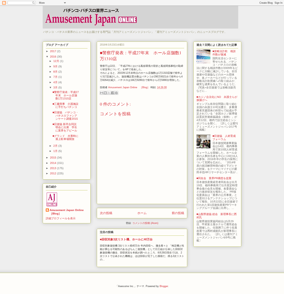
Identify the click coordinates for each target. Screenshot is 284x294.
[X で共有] (109, 93)
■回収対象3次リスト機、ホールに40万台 (126, 239)
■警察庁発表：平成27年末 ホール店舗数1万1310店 (66, 95)
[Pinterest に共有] (116, 93)
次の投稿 (106, 213)
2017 (53, 51)
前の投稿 (178, 213)
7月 (55, 76)
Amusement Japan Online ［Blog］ (68, 211)
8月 (55, 71)
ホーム (142, 213)
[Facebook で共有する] (113, 93)
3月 (55, 87)
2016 (53, 56)
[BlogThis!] (105, 93)
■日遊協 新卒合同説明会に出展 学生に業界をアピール (65, 127)
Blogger (164, 286)
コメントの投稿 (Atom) (145, 223)
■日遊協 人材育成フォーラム (224, 137)
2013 (53, 168)
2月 (55, 145)
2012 (53, 173)
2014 (53, 162)
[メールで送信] (102, 93)
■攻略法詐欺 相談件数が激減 (224, 53)
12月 (56, 61)
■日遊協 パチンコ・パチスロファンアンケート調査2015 (65, 115)
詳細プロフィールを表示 (61, 218)
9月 (55, 66)
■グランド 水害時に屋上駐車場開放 (65, 137)
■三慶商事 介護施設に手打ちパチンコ (65, 105)
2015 (53, 157)
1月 (55, 151)
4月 (55, 82)
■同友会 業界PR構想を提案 (213, 178)
